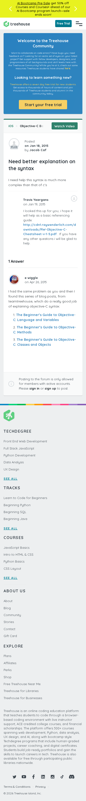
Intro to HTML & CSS (18, 554)
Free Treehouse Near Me (22, 684)
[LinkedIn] (43, 776)
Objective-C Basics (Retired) (42, 126)
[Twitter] (14, 776)
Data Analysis (14, 462)
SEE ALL (11, 478)
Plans (7, 656)
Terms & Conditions (17, 786)
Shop (7, 677)
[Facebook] (33, 776)
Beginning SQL (15, 512)
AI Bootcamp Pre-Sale (33, 3)
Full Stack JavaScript (19, 448)
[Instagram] (52, 776)
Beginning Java (15, 519)
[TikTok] (62, 776)
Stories (9, 622)
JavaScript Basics (16, 547)
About (8, 601)
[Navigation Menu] (79, 23)
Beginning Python (17, 505)
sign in (34, 388)
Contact (9, 629)
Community (12, 615)
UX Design (11, 469)
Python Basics (14, 561)
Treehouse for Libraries (21, 691)
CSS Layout (12, 568)
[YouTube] (24, 776)
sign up (50, 388)
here (67, 68)
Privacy (40, 786)
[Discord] (71, 776)
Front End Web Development (25, 441)
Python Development (19, 455)
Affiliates (10, 663)
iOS (10, 126)
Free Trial (63, 23)
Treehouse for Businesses (23, 698)
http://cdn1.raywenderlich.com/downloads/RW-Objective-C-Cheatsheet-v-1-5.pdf (49, 229)
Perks (7, 670)
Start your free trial (43, 104)
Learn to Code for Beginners (25, 498)
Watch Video (64, 126)
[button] (10, 9)
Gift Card (10, 636)
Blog (7, 608)
